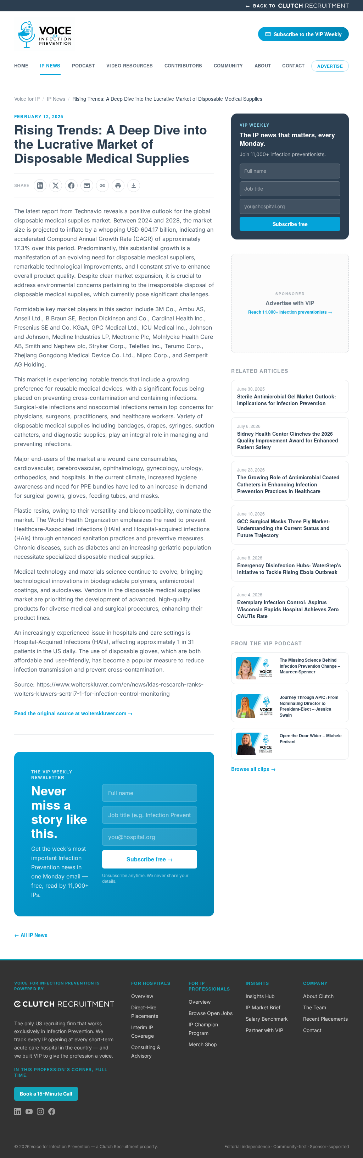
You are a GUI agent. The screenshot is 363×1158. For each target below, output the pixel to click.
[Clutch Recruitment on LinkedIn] (17, 1111)
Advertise (330, 66)
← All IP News (31, 934)
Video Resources (129, 65)
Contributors (183, 65)
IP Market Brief (263, 1007)
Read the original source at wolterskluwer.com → (73, 713)
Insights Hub (260, 996)
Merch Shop (203, 1044)
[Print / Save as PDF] (118, 185)
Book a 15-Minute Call (46, 1094)
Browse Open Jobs (211, 1013)
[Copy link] (102, 185)
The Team (314, 1007)
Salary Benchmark (267, 1019)
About (263, 65)
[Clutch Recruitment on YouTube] (29, 1111)
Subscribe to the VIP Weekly (308, 34)
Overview (142, 996)
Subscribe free (290, 223)
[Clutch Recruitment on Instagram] (40, 1111)
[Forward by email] (86, 185)
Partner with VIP (264, 1030)
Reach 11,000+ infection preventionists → (290, 312)
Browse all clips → (253, 768)
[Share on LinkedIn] (40, 185)
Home (21, 65)
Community (228, 65)
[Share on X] (55, 185)
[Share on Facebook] (71, 185)
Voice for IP (27, 98)
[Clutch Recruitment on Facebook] (51, 1111)
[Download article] (133, 185)
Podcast (83, 65)
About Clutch (318, 996)
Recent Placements (325, 1019)
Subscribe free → (150, 859)
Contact (293, 65)
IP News (50, 65)
